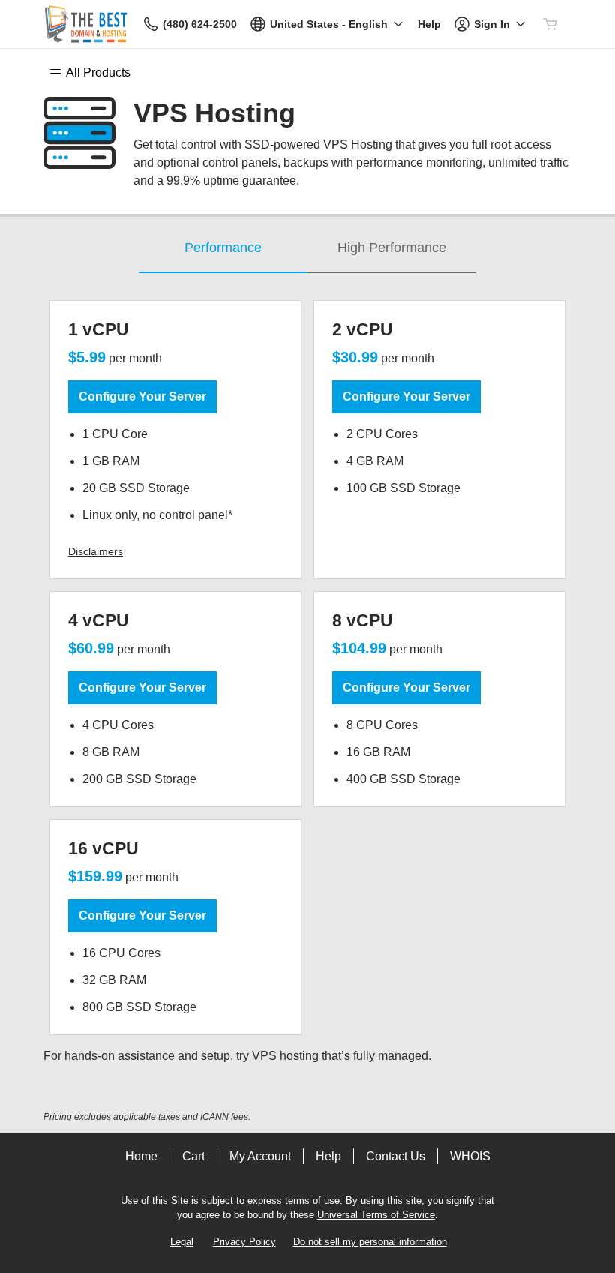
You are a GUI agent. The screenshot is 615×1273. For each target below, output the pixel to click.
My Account (260, 1156)
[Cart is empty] (550, 24)
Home (141, 1156)
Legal (182, 1241)
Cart (193, 1156)
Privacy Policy (244, 1241)
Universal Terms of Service (376, 1214)
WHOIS (470, 1156)
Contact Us (395, 1156)
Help (328, 1156)
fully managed (390, 1055)
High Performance (392, 247)
